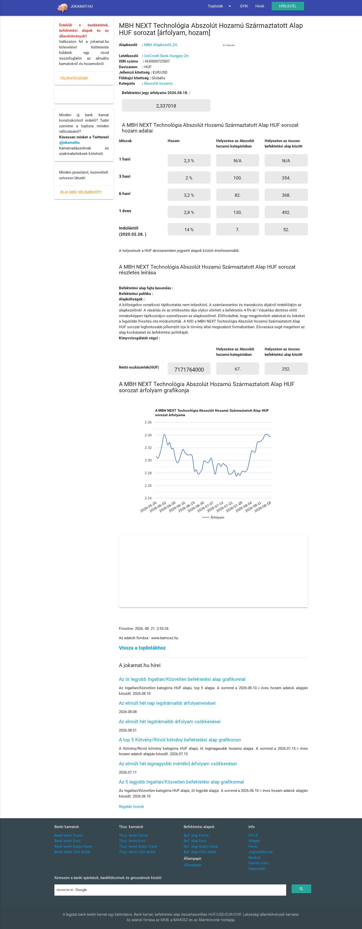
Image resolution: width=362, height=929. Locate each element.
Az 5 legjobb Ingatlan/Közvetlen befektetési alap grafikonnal (181, 782)
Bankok (254, 857)
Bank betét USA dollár (72, 852)
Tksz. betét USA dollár (137, 852)
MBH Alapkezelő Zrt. (161, 45)
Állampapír (192, 865)
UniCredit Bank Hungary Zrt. (167, 56)
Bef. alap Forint (196, 835)
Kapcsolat (256, 868)
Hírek (259, 6)
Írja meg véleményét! (80, 192)
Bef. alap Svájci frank (201, 846)
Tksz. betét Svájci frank (138, 846)
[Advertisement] (265, 82)
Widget (254, 841)
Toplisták (220, 6)
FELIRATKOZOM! (74, 78)
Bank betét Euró (67, 841)
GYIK (244, 6)
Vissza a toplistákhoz (142, 648)
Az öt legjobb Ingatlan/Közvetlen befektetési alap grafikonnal (182, 679)
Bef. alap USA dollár (200, 852)
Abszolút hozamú (158, 83)
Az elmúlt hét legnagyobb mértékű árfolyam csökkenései (178, 763)
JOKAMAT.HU (81, 6)
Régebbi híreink (131, 806)
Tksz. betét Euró (132, 841)
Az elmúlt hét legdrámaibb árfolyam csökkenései (170, 721)
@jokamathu (69, 142)
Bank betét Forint (68, 835)
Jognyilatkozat (260, 852)
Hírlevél (288, 6)
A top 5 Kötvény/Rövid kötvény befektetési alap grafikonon (180, 740)
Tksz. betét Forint (133, 835)
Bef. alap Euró (195, 841)
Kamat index (258, 863)
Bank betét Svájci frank (73, 846)
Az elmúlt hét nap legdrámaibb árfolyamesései (167, 703)
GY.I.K (253, 835)
